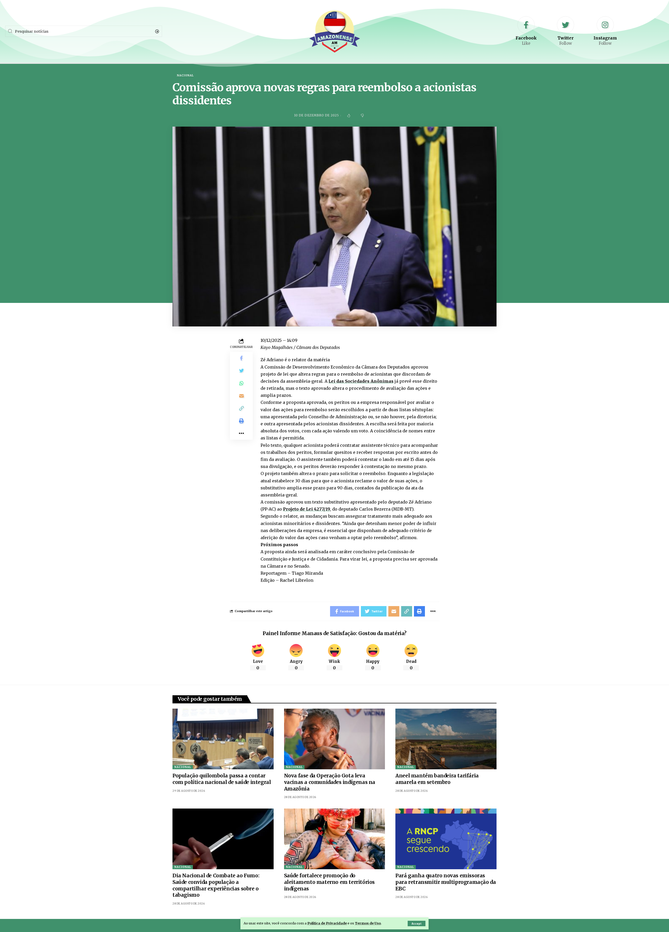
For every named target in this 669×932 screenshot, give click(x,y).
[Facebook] (526, 31)
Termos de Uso (368, 923)
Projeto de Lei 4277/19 (306, 509)
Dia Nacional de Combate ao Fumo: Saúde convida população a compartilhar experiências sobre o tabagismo (215, 885)
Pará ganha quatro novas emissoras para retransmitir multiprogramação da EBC (445, 881)
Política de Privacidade (327, 923)
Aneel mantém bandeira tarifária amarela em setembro (437, 778)
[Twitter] (565, 31)
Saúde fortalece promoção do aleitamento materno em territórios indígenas (329, 881)
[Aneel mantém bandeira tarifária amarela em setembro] (446, 739)
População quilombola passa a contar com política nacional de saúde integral (221, 778)
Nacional (185, 75)
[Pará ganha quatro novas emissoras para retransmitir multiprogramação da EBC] (446, 839)
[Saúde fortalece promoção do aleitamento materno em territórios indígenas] (334, 839)
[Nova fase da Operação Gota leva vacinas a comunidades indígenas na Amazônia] (334, 739)
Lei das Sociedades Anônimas (361, 381)
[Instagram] (605, 31)
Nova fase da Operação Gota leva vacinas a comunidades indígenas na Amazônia (329, 782)
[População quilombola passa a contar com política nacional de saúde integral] (223, 739)
